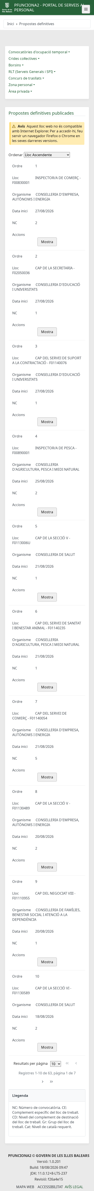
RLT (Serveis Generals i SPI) (31, 71)
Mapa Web (25, 1186)
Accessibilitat (50, 1186)
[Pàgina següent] (42, 1082)
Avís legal (74, 1186)
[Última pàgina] (51, 1082)
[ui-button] (86, 9)
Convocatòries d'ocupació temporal (38, 52)
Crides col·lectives (23, 58)
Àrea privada (19, 91)
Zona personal (20, 84)
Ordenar (16, 154)
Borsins (15, 65)
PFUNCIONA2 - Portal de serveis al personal (49, 7)
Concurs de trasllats (25, 78)
